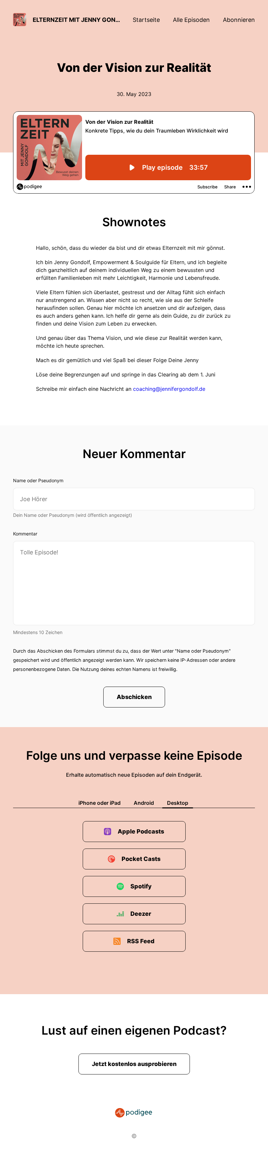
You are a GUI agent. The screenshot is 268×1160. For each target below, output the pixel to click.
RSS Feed (141, 941)
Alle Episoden (191, 19)
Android (144, 803)
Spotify (141, 886)
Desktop (177, 803)
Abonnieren (239, 19)
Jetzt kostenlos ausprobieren (134, 1063)
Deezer (140, 913)
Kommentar (25, 533)
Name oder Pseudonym (38, 480)
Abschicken (134, 696)
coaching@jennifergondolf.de (169, 389)
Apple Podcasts (141, 831)
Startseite (146, 19)
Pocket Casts (141, 858)
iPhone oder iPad (99, 803)
